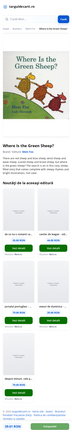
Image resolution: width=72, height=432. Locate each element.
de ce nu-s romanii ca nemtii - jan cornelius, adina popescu (19, 234)
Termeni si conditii (14, 418)
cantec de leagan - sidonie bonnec (53, 234)
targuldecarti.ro (21, 411)
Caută (63, 19)
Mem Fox (30, 28)
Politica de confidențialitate (50, 415)
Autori (49, 411)
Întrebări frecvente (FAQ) (17, 415)
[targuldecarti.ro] (20, 6)
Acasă (6, 28)
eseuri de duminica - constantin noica (53, 306)
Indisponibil (49, 426)
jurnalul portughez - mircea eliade (19, 306)
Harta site (38, 411)
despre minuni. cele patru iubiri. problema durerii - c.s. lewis (19, 378)
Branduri (17, 28)
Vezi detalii (18, 248)
